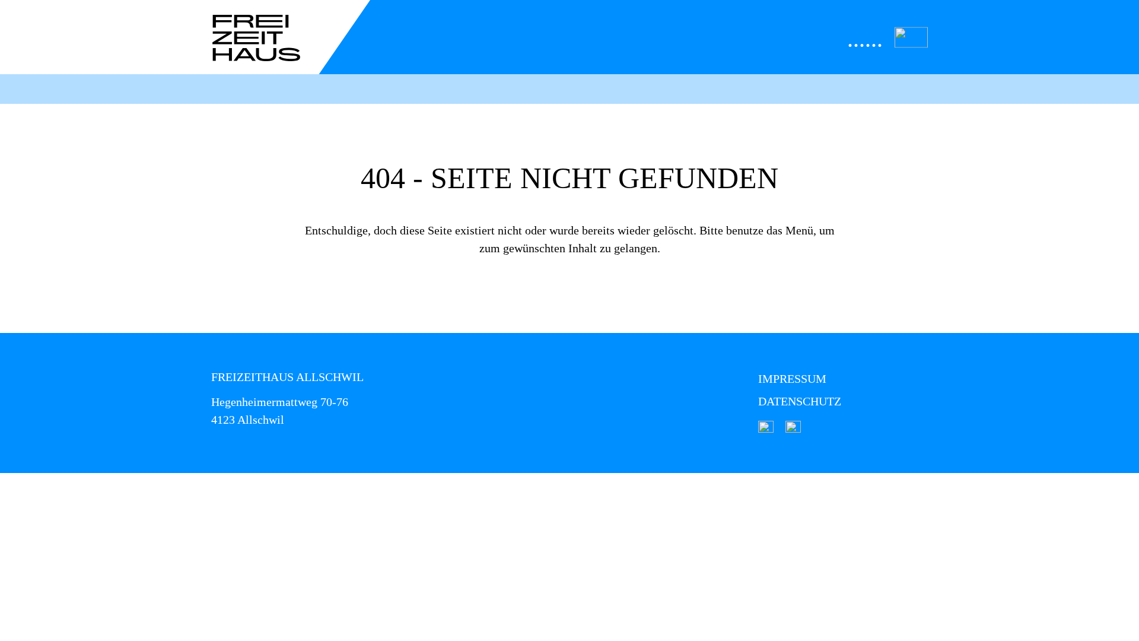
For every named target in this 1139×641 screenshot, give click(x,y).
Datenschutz (799, 401)
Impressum (792, 378)
